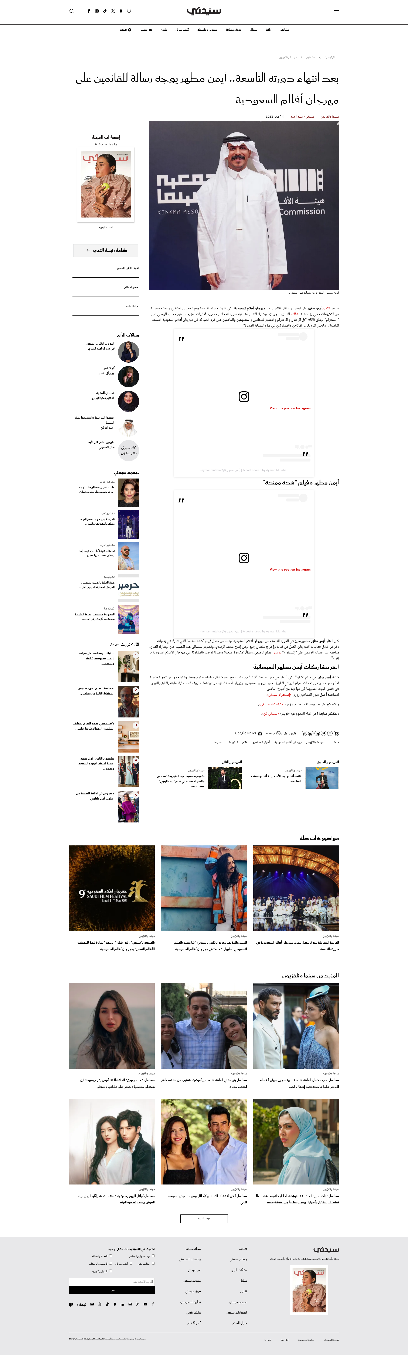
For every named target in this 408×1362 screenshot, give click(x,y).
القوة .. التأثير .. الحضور (128, 268)
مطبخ (144, 29)
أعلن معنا (285, 1340)
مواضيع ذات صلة (319, 838)
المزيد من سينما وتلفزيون (310, 976)
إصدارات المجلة (106, 137)
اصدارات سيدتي (236, 1313)
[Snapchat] (121, 11)
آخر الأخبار (194, 1323)
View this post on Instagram (290, 408)
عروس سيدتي (238, 1302)
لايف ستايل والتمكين (139, 1256)
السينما (218, 742)
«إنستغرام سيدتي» (279, 695)
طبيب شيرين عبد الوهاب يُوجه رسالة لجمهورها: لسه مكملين (97, 489)
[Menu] (336, 11)
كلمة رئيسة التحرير (110, 250)
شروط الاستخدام (331, 1340)
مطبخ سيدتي (238, 1259)
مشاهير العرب (107, 481)
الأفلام (295, 314)
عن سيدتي (194, 1270)
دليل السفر (240, 1323)
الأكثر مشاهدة (124, 645)
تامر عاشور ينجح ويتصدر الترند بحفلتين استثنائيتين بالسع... (97, 521)
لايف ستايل (182, 29)
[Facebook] (89, 11)
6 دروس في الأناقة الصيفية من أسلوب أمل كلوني (95, 796)
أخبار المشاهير (261, 742)
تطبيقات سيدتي (190, 1302)
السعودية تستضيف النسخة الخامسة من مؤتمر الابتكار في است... (95, 617)
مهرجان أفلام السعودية (288, 742)
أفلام (245, 742)
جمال (253, 29)
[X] (113, 11)
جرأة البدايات (132, 306)
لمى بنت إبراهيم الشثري (101, 349)
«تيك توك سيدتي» (271, 704)
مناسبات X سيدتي (190, 1259)
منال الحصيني (107, 447)
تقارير (243, 1291)
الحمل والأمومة (99, 1271)
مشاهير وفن (144, 1264)
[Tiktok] (105, 11)
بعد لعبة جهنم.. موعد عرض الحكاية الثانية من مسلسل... (96, 691)
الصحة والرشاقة (100, 1256)
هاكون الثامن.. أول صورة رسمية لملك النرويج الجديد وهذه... (96, 764)
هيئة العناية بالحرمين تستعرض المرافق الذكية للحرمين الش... (97, 585)
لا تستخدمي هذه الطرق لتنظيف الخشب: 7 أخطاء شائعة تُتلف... (93, 726)
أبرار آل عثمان (107, 373)
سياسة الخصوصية (306, 1340)
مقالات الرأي (128, 335)
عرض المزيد (204, 1218)
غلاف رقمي (193, 1313)
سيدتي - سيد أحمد (302, 117)
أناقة (269, 29)
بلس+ (164, 29)
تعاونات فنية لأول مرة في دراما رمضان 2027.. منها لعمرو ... (97, 553)
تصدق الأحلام (131, 287)
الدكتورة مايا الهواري (103, 398)
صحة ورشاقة (233, 29)
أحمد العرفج (108, 428)
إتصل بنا (268, 1340)
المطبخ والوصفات (98, 1264)
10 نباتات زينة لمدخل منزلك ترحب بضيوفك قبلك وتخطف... (96, 658)
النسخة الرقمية (106, 227)
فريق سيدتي (193, 1291)
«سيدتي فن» (271, 714)
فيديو (123, 29)
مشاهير (284, 29)
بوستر (276, 652)
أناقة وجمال (121, 1264)
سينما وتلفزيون (330, 117)
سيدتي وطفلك (207, 29)
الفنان (326, 308)
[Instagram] (97, 11)
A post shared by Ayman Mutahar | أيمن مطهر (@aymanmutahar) (244, 470)
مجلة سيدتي (193, 1249)
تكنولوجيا (109, 577)
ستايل (243, 1281)
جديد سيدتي (126, 472)
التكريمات (232, 742)
